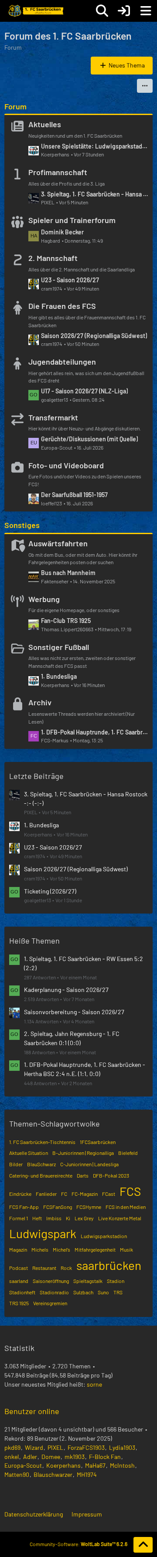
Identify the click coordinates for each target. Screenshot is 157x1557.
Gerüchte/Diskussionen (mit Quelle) (89, 439)
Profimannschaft (57, 172)
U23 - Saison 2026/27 (70, 280)
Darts (83, 1175)
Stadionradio (54, 1292)
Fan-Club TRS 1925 (66, 620)
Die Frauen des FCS (62, 306)
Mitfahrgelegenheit (95, 1249)
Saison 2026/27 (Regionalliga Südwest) (94, 335)
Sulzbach (83, 1292)
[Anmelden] (124, 11)
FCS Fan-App (24, 1207)
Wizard (34, 1447)
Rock (66, 1268)
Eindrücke (20, 1194)
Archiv (39, 702)
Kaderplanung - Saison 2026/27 (66, 989)
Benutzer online (31, 1411)
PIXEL (55, 1447)
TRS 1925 (19, 1303)
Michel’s (61, 1249)
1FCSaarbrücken (98, 1142)
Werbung (44, 599)
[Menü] (145, 11)
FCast (108, 1194)
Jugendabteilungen (62, 361)
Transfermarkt (53, 417)
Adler (30, 1456)
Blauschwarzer (53, 1474)
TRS (118, 1292)
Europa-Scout (23, 1465)
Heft (37, 1218)
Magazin (18, 1249)
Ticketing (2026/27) (50, 891)
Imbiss (53, 1218)
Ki (68, 1218)
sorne (94, 1384)
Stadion (115, 1281)
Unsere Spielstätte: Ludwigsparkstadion (94, 146)
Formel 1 (18, 1218)
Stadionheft (22, 1292)
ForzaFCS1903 (86, 1447)
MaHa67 (95, 1465)
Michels (39, 1249)
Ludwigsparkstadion (104, 1236)
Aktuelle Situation (28, 1153)
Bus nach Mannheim (68, 572)
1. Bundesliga (59, 676)
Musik (126, 1249)
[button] (145, 86)
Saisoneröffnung (51, 1281)
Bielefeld (128, 1153)
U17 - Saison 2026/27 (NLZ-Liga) (84, 391)
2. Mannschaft (53, 258)
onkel (11, 1456)
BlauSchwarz (41, 1164)
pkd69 (12, 1447)
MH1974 (87, 1474)
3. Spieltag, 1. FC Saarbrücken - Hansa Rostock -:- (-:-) (94, 194)
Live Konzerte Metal (119, 1218)
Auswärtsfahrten (58, 543)
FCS (130, 1191)
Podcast (18, 1268)
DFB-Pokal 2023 (111, 1175)
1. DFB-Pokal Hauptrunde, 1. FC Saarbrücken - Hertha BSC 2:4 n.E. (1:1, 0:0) (94, 732)
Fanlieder (46, 1194)
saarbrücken (108, 1265)
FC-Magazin (85, 1194)
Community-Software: (78, 1544)
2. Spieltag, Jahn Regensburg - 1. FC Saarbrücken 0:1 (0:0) (71, 1038)
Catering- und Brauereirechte (40, 1175)
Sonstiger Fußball (58, 647)
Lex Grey (84, 1218)
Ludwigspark (42, 1233)
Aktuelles (44, 124)
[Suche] (102, 11)
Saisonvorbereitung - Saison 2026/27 (74, 1011)
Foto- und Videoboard (66, 465)
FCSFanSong (57, 1207)
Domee (50, 1456)
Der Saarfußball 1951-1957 (74, 494)
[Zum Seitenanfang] (143, 1545)
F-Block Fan (105, 1456)
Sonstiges (22, 525)
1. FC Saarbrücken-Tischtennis (42, 1142)
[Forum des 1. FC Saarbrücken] (35, 11)
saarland (18, 1281)
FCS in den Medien (126, 1207)
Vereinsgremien (50, 1303)
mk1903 (75, 1456)
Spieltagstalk (87, 1281)
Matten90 (16, 1474)
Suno (103, 1292)
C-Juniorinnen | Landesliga (89, 1164)
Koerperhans (63, 1465)
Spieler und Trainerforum (72, 220)
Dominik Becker (62, 232)
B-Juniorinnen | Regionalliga (83, 1153)
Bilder (16, 1164)
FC (64, 1194)
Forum (15, 106)
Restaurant (44, 1268)
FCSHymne (88, 1207)
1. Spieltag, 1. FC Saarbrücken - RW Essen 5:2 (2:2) (83, 963)
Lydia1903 (122, 1447)
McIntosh (122, 1465)
